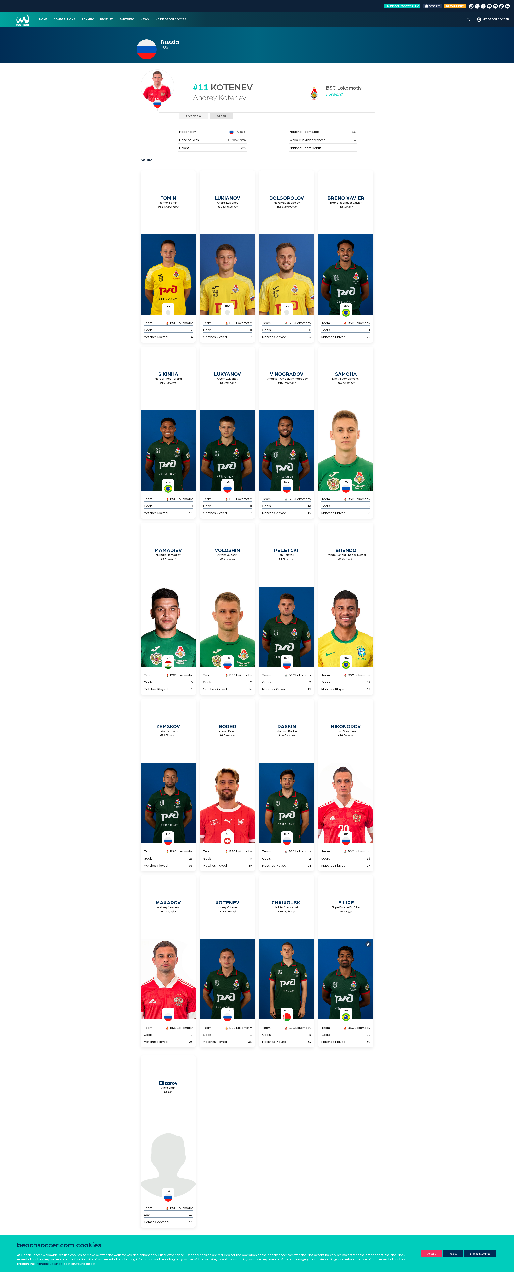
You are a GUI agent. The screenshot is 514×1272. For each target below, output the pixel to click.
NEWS (145, 19)
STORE (434, 6)
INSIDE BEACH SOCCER (170, 19)
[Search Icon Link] (468, 19)
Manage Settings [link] (49, 1263)
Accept (431, 1253)
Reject (453, 1253)
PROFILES (107, 19)
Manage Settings (480, 1253)
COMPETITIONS (64, 19)
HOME (43, 19)
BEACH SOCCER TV (404, 6)
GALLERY (456, 6)
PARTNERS (127, 19)
